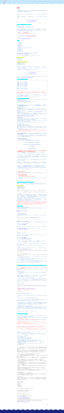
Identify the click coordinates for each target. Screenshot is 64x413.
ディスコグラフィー (41, 1)
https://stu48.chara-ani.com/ (38, 111)
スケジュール (33, 1)
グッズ (56, 1)
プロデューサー (45, 1)
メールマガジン (52, 1)
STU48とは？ (48, 1)
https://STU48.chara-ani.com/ (32, 21)
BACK (32, 405)
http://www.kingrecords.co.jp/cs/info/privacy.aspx (23, 401)
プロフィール (36, 1)
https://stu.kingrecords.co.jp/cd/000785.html (27, 77)
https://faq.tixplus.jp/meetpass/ (27, 166)
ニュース (31, 1)
